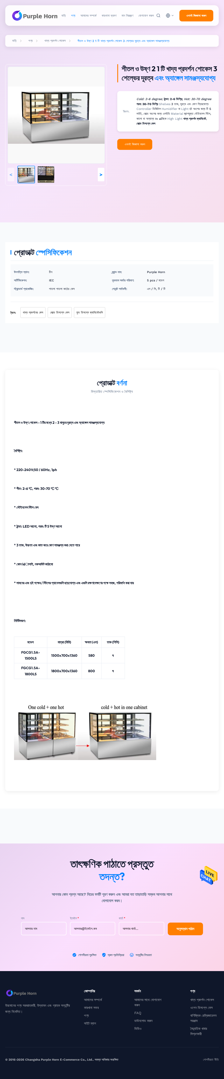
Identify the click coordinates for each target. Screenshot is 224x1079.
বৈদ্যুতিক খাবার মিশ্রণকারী (198, 1031)
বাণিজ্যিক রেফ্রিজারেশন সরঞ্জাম (203, 1018)
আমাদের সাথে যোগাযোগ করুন (147, 1002)
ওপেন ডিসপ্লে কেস (201, 1008)
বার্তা (122, 918)
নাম (22, 918)
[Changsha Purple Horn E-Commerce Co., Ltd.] (35, 15)
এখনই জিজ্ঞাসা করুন (196, 15)
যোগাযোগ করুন (146, 15)
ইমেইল (74, 918)
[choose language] (170, 15)
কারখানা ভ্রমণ (109, 15)
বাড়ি (63, 15)
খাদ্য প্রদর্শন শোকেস (55, 40)
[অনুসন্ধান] (158, 15)
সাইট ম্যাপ (90, 1023)
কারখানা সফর (91, 1008)
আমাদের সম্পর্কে (88, 15)
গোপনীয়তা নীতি (211, 1059)
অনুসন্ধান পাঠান (185, 929)
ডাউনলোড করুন (143, 1021)
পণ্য (73, 15)
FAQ (137, 1013)
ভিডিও (138, 1029)
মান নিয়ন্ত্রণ (127, 15)
